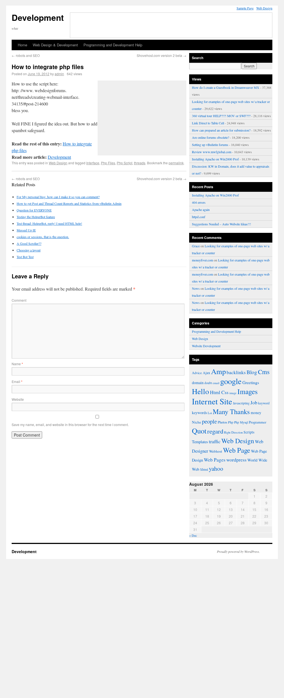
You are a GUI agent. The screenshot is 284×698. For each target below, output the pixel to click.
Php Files (108, 162)
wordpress (236, 459)
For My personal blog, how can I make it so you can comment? (58, 197)
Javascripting (241, 403)
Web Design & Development (55, 44)
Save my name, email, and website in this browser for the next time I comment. (70, 424)
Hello (200, 391)
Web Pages (214, 460)
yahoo (216, 468)
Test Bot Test (25, 256)
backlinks (236, 372)
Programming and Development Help (112, 44)
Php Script (124, 162)
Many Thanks (231, 411)
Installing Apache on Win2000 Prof (215, 159)
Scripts (249, 432)
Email (17, 381)
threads (139, 162)
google (231, 381)
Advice (197, 373)
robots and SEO (26, 55)
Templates (200, 441)
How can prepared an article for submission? (221, 130)
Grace (196, 246)
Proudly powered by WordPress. (238, 551)
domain (198, 382)
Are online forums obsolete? (210, 137)
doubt (208, 383)
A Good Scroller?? (29, 243)
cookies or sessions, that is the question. (43, 237)
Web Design (264, 8)
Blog (252, 372)
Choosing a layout (28, 250)
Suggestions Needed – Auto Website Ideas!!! (221, 224)
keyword (264, 403)
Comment (19, 300)
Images (247, 391)
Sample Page (245, 8)
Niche (196, 422)
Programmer (257, 422)
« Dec (193, 535)
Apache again (201, 209)
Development (38, 17)
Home (22, 44)
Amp (218, 371)
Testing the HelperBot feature (36, 217)
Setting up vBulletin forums (210, 144)
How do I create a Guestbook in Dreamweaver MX (225, 87)
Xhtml (204, 469)
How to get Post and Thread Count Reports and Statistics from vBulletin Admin (69, 203)
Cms (264, 371)
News (196, 288)
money (256, 412)
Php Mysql (241, 422)
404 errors (199, 202)
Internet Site (212, 401)
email (216, 383)
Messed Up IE (26, 230)
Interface (92, 162)
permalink (176, 162)
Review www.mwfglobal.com (211, 152)
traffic (214, 441)
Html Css (219, 392)
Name (17, 363)
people (209, 421)
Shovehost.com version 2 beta (161, 55)
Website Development (206, 346)
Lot (210, 413)
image (233, 393)
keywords (199, 412)
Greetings (250, 382)
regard (215, 431)
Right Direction (233, 432)
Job (253, 402)
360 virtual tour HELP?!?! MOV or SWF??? (221, 116)
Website (18, 399)
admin (59, 73)
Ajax (206, 372)
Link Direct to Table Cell (208, 123)
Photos (222, 422)
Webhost (215, 451)
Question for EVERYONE (34, 210)
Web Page (236, 450)
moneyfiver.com (202, 260)
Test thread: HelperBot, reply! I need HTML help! (49, 223)
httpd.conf (198, 217)
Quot (199, 430)
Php (230, 422)
